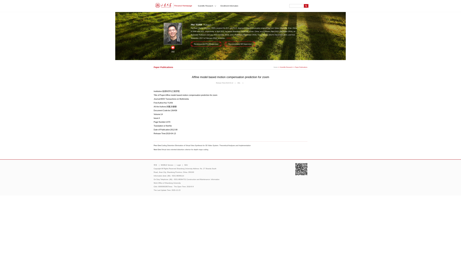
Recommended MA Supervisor (240, 44)
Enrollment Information (229, 6)
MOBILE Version (167, 165)
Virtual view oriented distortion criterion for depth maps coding (184, 149)
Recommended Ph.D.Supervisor (206, 44)
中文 (155, 165)
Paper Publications (301, 67)
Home (276, 67)
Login (179, 165)
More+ (229, 38)
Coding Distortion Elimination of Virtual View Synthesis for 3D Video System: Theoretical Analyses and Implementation (206, 145)
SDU (186, 165)
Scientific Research (206, 6)
